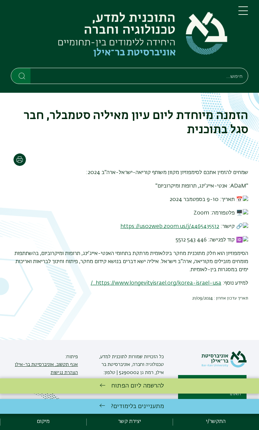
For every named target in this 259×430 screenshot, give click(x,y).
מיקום (43, 421)
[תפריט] (243, 13)
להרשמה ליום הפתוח (137, 386)
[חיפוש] (21, 75)
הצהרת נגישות (64, 372)
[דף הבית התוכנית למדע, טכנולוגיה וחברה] (119, 35)
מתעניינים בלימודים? (137, 406)
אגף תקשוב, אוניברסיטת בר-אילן (46, 364)
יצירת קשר (129, 421)
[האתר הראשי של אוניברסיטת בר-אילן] (224, 366)
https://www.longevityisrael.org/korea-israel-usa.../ (156, 283)
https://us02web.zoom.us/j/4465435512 (169, 226)
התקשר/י (216, 421)
